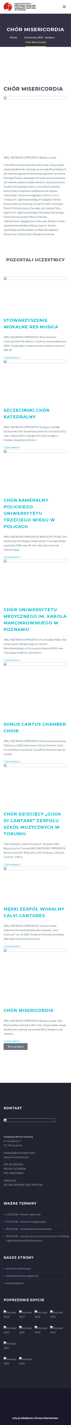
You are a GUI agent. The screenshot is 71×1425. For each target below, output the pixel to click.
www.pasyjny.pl (14, 1283)
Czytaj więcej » (12, 357)
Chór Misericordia (28, 1010)
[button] (16, 1046)
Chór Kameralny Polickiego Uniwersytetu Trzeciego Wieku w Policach (29, 513)
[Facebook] (35, 1397)
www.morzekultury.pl (18, 1268)
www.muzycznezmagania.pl (22, 1275)
